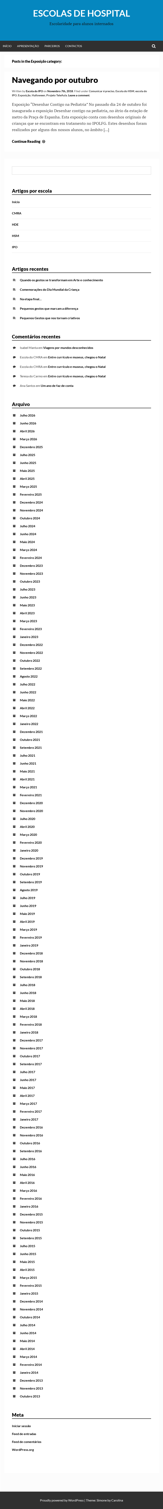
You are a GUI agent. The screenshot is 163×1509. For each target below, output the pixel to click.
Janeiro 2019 (29, 945)
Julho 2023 (27, 589)
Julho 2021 (27, 755)
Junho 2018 (28, 993)
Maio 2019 (27, 913)
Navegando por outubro (55, 80)
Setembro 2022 (31, 668)
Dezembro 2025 (31, 447)
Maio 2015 (27, 1262)
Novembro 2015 (31, 1222)
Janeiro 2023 (29, 637)
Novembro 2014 (31, 1309)
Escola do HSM (124, 91)
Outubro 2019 (30, 874)
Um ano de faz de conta (57, 385)
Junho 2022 (28, 692)
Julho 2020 (27, 819)
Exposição (24, 95)
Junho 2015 (28, 1254)
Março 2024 (28, 550)
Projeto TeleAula (56, 95)
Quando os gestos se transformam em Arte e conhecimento (61, 280)
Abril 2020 (27, 826)
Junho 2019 (28, 906)
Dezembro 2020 (31, 803)
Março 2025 (28, 486)
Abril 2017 (27, 1095)
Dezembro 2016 (31, 1127)
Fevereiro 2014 (31, 1364)
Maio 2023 (27, 605)
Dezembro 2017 (31, 1040)
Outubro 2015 (30, 1230)
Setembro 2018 (31, 977)
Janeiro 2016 (29, 1206)
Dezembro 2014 (31, 1301)
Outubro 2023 (30, 581)
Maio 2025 (27, 470)
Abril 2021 (27, 779)
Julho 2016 (27, 1159)
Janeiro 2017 (29, 1119)
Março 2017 (28, 1103)
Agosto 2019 (29, 890)
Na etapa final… (31, 299)
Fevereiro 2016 (31, 1198)
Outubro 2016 (30, 1143)
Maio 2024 (27, 542)
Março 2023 (28, 621)
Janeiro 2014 (29, 1372)
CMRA (16, 213)
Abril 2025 (27, 478)
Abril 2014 (27, 1349)
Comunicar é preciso (101, 91)
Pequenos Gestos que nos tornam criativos (50, 318)
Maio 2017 (27, 1088)
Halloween (38, 95)
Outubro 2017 (30, 1056)
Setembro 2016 (31, 1151)
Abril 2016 (27, 1182)
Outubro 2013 (30, 1396)
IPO (14, 247)
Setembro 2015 (31, 1238)
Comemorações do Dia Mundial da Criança (49, 289)
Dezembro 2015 (31, 1214)
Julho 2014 (27, 1325)
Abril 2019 (27, 921)
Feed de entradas (24, 1434)
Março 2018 (28, 1016)
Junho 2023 (28, 597)
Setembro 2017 (31, 1064)
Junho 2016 (28, 1167)
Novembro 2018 (31, 961)
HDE (15, 224)
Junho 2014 (28, 1333)
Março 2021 (28, 787)
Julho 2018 (27, 985)
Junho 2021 (28, 763)
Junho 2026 (28, 423)
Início (7, 46)
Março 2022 (28, 716)
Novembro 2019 (31, 866)
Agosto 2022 (29, 676)
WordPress (76, 1500)
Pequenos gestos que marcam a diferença (49, 308)
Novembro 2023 (31, 573)
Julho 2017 (27, 1072)
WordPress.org (23, 1449)
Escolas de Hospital (81, 13)
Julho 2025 (27, 455)
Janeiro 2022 (29, 724)
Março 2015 (28, 1277)
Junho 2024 (28, 534)
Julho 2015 (27, 1246)
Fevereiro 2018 (31, 1024)
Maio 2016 (27, 1175)
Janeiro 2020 (29, 850)
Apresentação (28, 46)
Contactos (73, 46)
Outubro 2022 (30, 660)
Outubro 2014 (30, 1317)
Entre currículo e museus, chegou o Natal (77, 357)
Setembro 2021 (31, 747)
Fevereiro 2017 (31, 1111)
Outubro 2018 (30, 969)
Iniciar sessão (21, 1426)
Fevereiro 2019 (31, 937)
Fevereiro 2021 (31, 795)
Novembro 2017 (31, 1048)
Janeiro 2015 (29, 1293)
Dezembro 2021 (31, 732)
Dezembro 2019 (31, 858)
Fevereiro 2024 (31, 557)
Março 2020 (28, 834)
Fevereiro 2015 (31, 1285)
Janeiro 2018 (29, 1032)
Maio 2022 (27, 700)
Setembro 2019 (31, 882)
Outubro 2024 (30, 518)
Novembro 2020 (31, 811)
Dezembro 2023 (31, 565)
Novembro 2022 (31, 652)
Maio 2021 (27, 771)
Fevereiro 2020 (31, 842)
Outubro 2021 (30, 739)
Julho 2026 (27, 415)
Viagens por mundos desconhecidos (68, 347)
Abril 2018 (27, 1008)
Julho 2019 (27, 898)
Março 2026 (28, 439)
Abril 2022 (27, 708)
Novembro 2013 (31, 1388)
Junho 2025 (28, 463)
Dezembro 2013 (31, 1380)
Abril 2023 (27, 613)
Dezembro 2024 (31, 502)
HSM (15, 236)
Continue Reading (29, 141)
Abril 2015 (27, 1269)
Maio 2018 (27, 1001)
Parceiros (52, 46)
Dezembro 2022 (31, 645)
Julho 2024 (27, 526)
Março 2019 (28, 929)
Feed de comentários (26, 1442)
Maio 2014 (27, 1341)
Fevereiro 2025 (31, 494)
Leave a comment (78, 95)
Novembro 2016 (31, 1135)
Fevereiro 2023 (31, 629)
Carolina (117, 1500)
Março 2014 (28, 1356)
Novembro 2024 (31, 510)
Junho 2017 (28, 1080)
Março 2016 (28, 1190)
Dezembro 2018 (31, 953)
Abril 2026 (27, 431)
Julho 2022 (27, 684)
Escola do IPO (34, 91)
